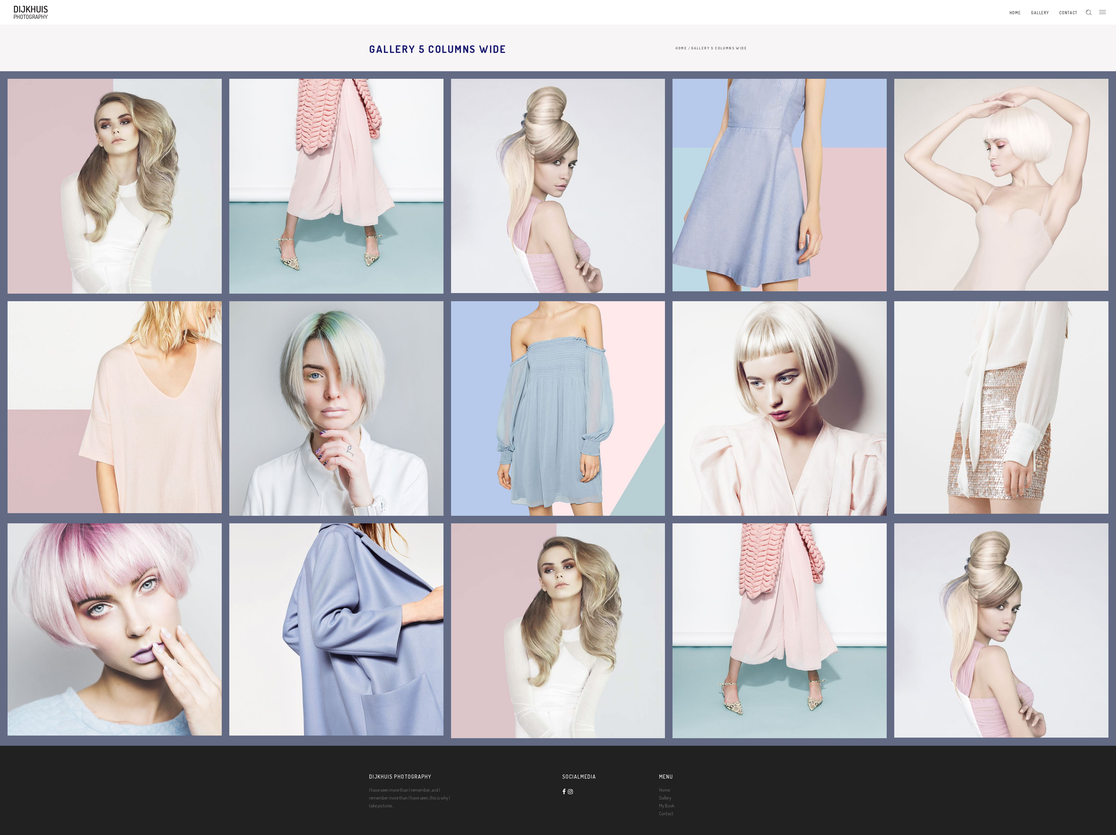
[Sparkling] (1001, 407)
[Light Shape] (1001, 185)
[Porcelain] (780, 408)
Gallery (665, 798)
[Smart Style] (336, 408)
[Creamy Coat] (336, 629)
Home (681, 48)
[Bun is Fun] (558, 186)
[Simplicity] (115, 407)
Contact (666, 813)
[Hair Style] (115, 186)
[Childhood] (558, 408)
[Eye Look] (115, 629)
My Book (666, 806)
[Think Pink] (336, 186)
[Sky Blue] (780, 185)
